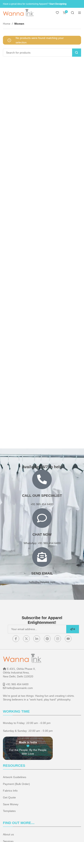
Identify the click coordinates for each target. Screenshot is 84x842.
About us (8, 834)
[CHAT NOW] (42, 518)
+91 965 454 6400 (17, 684)
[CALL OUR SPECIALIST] (42, 479)
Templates (9, 810)
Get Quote (9, 797)
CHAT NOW (42, 534)
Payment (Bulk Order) (16, 784)
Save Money (10, 804)
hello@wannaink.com (42, 582)
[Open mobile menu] (79, 13)
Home (6, 23)
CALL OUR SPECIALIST (42, 496)
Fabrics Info (10, 790)
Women (19, 23)
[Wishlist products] (57, 13)
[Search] (72, 13)
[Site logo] (18, 12)
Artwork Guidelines (14, 777)
